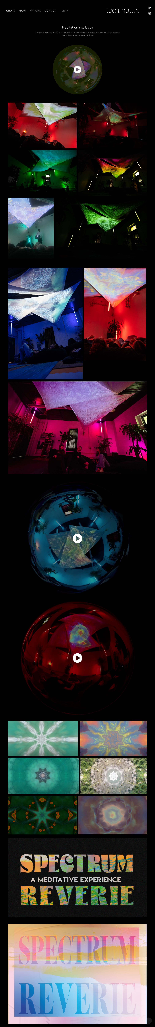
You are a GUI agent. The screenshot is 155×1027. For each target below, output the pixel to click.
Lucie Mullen (123, 11)
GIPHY (65, 10)
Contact (50, 10)
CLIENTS (10, 10)
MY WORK (35, 10)
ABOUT (22, 10)
